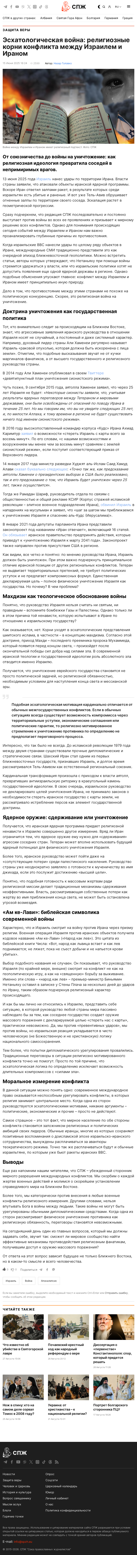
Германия (111, 18)
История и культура (17, 1492)
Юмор (49, 1492)
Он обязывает (15, 535)
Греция (128, 18)
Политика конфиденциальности (68, 1510)
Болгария (93, 18)
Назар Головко (63, 63)
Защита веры (16, 30)
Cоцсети (51, 1480)
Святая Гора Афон (69, 18)
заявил (27, 433)
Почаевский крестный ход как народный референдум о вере (66, 1349)
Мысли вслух (12, 1504)
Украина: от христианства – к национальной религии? (67, 1409)
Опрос (49, 1474)
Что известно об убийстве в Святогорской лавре (23, 1349)
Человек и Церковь (16, 1486)
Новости (9, 1474)
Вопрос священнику (17, 1498)
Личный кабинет (57, 1498)
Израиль (43, 179)
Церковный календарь (61, 1486)
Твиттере (96, 373)
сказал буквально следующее (40, 469)
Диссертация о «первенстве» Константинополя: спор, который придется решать (112, 1353)
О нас (49, 1504)
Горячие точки (13, 1516)
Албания (46, 18)
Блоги (7, 1510)
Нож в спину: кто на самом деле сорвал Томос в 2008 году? (18, 1409)
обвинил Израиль (116, 505)
